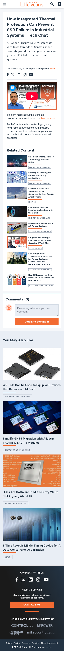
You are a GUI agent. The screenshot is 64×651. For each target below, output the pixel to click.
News (32, 202)
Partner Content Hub (41, 286)
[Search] (52, 4)
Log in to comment (37, 321)
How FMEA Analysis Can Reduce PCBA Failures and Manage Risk (41, 278)
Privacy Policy (13, 643)
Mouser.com (48, 118)
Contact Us (32, 604)
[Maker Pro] (16, 632)
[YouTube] (46, 579)
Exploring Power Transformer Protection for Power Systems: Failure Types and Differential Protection (40, 259)
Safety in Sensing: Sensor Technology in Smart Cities (41, 159)
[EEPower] (45, 625)
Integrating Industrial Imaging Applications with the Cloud (40, 210)
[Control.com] (22, 625)
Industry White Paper (17, 450)
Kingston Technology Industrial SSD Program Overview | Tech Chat (39, 240)
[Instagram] (38, 579)
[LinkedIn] (31, 579)
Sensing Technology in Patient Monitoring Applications (39, 175)
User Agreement (49, 643)
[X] (23, 579)
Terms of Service (30, 643)
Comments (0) (17, 299)
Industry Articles (15, 503)
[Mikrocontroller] (40, 632)
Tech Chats (35, 248)
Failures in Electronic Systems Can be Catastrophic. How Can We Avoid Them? (41, 193)
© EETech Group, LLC (22, 647)
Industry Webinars (40, 167)
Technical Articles (40, 231)
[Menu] (4, 4)
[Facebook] (17, 579)
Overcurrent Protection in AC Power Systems (40, 224)
